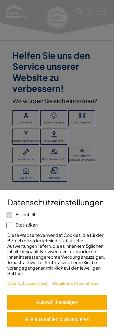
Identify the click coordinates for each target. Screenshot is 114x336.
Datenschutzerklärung (27, 283)
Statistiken (26, 224)
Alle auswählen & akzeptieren (57, 319)
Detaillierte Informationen (76, 283)
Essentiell (25, 214)
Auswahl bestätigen (57, 302)
